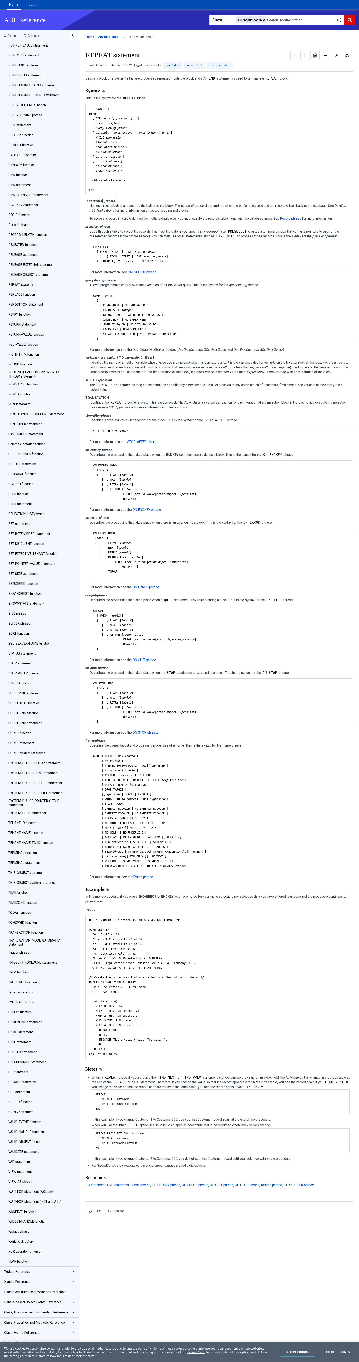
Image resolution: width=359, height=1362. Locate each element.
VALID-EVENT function (24, 1122)
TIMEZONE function (22, 903)
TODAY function (19, 913)
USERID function (20, 1102)
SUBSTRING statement (25, 723)
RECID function (19, 215)
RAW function (18, 175)
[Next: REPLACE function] (304, 55)
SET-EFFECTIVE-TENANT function (32, 554)
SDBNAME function (22, 474)
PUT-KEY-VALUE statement (28, 45)
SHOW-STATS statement (26, 604)
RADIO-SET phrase (22, 155)
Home (13, 4)
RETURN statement (22, 324)
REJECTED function (22, 245)
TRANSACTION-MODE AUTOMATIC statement (34, 942)
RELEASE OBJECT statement (29, 275)
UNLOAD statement (22, 1052)
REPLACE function (21, 295)
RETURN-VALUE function (26, 334)
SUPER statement (21, 743)
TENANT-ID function (22, 823)
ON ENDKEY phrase (147, 510)
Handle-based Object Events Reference (33, 1302)
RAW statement (19, 185)
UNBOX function (20, 1012)
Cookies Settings (337, 1352)
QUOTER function (20, 135)
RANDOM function (21, 165)
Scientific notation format (26, 444)
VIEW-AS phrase (20, 1182)
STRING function (20, 683)
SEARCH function (20, 484)
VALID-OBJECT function (25, 1142)
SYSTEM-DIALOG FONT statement (33, 773)
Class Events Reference (21, 1333)
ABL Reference (108, 36)
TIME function (18, 893)
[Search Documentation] (349, 20)
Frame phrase (143, 877)
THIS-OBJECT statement (26, 873)
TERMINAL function (22, 853)
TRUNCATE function (22, 982)
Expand (12, 35)
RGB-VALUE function (23, 344)
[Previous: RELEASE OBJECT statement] (294, 55)
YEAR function (18, 1261)
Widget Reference (17, 1272)
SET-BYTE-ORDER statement (29, 534)
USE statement (19, 1092)
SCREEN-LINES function (25, 454)
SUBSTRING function (23, 713)
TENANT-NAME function (25, 833)
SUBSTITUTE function (24, 703)
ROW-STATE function (23, 384)
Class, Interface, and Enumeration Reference (36, 1312)
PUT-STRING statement (25, 75)
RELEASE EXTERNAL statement (31, 265)
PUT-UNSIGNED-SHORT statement (33, 95)
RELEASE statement (23, 255)
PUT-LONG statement (23, 55)
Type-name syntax (21, 992)
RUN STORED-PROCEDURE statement (36, 414)
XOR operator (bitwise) (25, 1251)
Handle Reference (17, 1282)
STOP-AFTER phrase (23, 673)
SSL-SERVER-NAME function (29, 643)
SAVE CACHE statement (25, 434)
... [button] (123, 36)
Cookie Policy (196, 1352)
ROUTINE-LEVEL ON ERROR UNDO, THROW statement (33, 374)
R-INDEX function (21, 145)
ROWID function (19, 394)
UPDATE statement (22, 1082)
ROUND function (20, 364)
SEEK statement (20, 504)
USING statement (20, 1112)
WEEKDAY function (22, 1212)
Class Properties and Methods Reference (34, 1322)
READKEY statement (23, 205)
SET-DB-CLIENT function (26, 544)
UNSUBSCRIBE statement (27, 1062)
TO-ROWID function (22, 922)
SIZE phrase (17, 613)
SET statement (19, 524)
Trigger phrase (18, 952)
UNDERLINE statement (25, 1022)
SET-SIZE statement (23, 574)
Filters (217, 20)
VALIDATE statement (23, 1152)
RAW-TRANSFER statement (28, 195)
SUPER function (19, 733)
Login (32, 5)
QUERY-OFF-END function (27, 105)
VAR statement (19, 1162)
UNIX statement (19, 1042)
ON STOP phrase (145, 732)
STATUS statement (22, 653)
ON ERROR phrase (146, 587)
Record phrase (19, 225)
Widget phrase (19, 1231)
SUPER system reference (26, 753)
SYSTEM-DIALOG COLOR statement (34, 763)
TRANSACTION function (25, 932)
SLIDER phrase (19, 623)
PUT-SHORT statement (24, 65)
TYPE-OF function (21, 1002)
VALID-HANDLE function (26, 1132)
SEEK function (18, 494)
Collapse (33, 35)
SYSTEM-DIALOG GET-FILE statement (35, 793)
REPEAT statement (22, 285)
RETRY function (19, 314)
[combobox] (284, 20)
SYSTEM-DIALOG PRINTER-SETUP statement (33, 803)
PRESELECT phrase (142, 272)
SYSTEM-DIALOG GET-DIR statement (35, 783)
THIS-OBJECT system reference (32, 883)
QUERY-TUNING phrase (25, 115)
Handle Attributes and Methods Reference (34, 1292)
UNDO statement (20, 1032)
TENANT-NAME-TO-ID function (30, 843)
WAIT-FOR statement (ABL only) (31, 1192)
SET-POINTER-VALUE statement (31, 564)
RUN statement (19, 404)
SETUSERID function (23, 584)
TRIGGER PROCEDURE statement (32, 962)
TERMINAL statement (24, 863)
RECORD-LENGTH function (27, 235)
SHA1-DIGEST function (25, 594)
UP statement (18, 1072)
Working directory (21, 1241)
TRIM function (18, 972)
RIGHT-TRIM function (23, 354)
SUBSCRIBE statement (24, 693)
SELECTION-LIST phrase (26, 514)
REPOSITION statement (25, 304)
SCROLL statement (22, 464)
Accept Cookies (297, 1352)
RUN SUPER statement (25, 424)
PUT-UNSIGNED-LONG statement (32, 85)
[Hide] (73, 35)
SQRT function (18, 633)
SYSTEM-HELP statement (27, 813)
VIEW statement (20, 1172)
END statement (118, 1185)
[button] (264, 20)
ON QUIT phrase (144, 660)
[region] (179, 1352)
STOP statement (20, 663)
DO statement (95, 1185)
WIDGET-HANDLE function (27, 1221)
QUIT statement (19, 125)
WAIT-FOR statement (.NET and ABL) (34, 1202)
